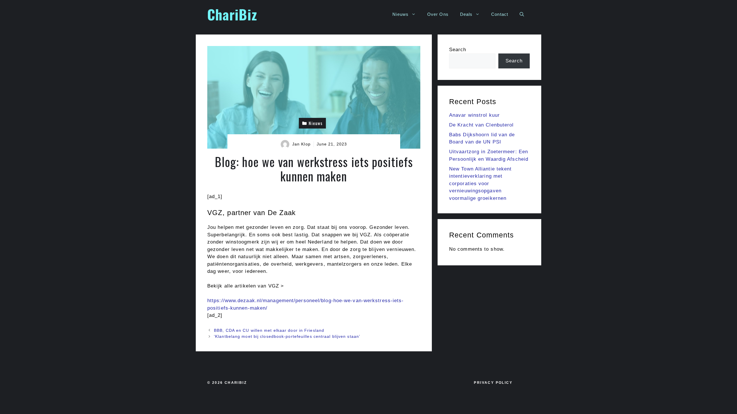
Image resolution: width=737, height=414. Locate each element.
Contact (499, 14)
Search (457, 49)
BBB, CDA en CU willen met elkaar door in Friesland (269, 330)
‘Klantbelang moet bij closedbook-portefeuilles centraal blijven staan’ (287, 336)
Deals (466, 14)
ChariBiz (232, 14)
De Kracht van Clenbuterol (481, 125)
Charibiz (236, 383)
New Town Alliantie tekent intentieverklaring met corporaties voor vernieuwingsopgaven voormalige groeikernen (480, 183)
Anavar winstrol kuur (474, 115)
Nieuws (400, 14)
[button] (522, 14)
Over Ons (438, 14)
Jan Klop (301, 144)
